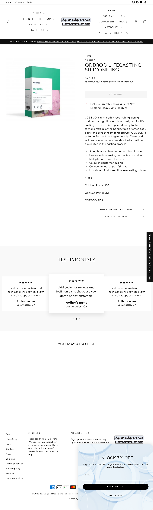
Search (9, 434)
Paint (45, 24)
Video (88, 177)
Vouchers (107, 21)
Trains (112, 10)
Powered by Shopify (76, 498)
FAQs (29, 2)
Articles (112, 27)
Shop (37, 13)
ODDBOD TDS (94, 200)
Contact (19, 2)
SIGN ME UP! (116, 486)
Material (38, 29)
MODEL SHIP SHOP (37, 18)
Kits (29, 24)
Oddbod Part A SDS (97, 185)
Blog (123, 21)
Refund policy (13, 468)
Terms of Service (14, 463)
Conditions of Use (15, 478)
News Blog (11, 439)
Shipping (103, 81)
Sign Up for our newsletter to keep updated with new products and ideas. (91, 441)
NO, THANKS (116, 496)
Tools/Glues (112, 16)
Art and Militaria (113, 32)
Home (88, 55)
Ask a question (116, 216)
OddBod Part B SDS (97, 192)
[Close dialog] (150, 447)
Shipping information (116, 209)
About (9, 2)
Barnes (90, 60)
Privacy (10, 473)
